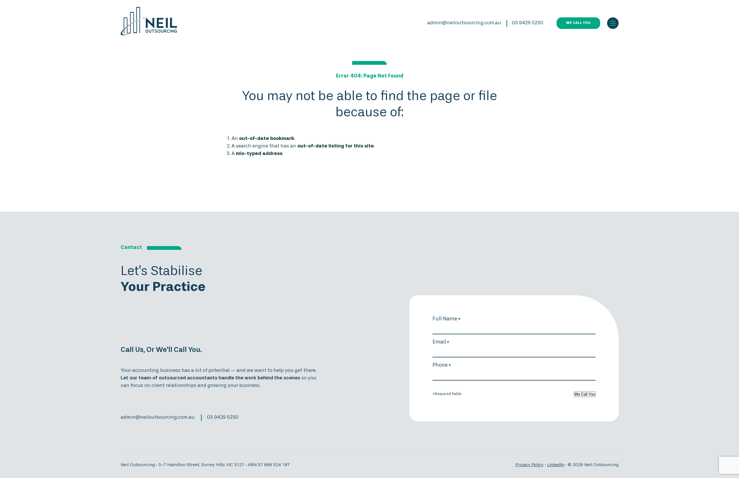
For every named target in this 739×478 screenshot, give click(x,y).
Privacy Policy (529, 465)
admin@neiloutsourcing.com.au (464, 23)
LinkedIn (555, 465)
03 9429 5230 (527, 23)
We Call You (584, 394)
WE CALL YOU (578, 23)
